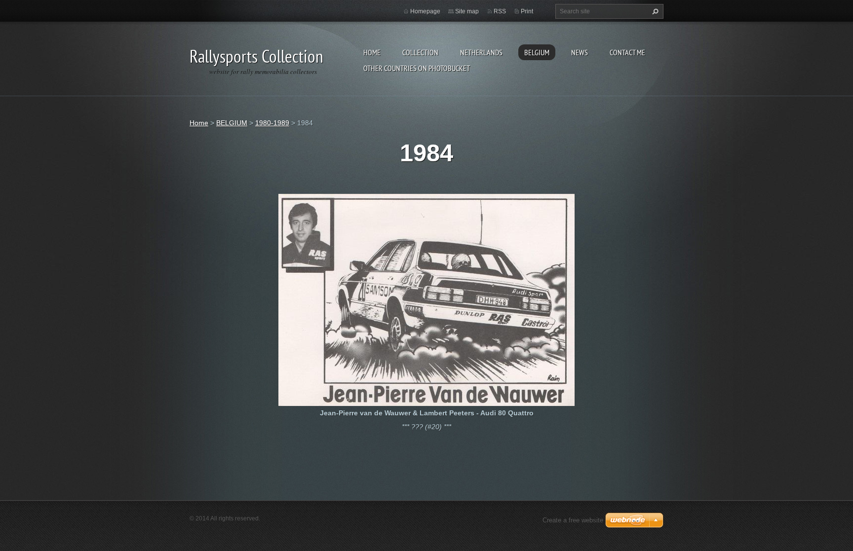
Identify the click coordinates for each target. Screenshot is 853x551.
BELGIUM (536, 52)
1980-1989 (272, 123)
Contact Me (627, 52)
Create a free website (573, 520)
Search (654, 11)
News (579, 52)
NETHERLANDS (481, 52)
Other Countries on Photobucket (416, 68)
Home (372, 52)
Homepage (425, 11)
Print (527, 11)
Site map (467, 11)
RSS (500, 11)
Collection (420, 52)
